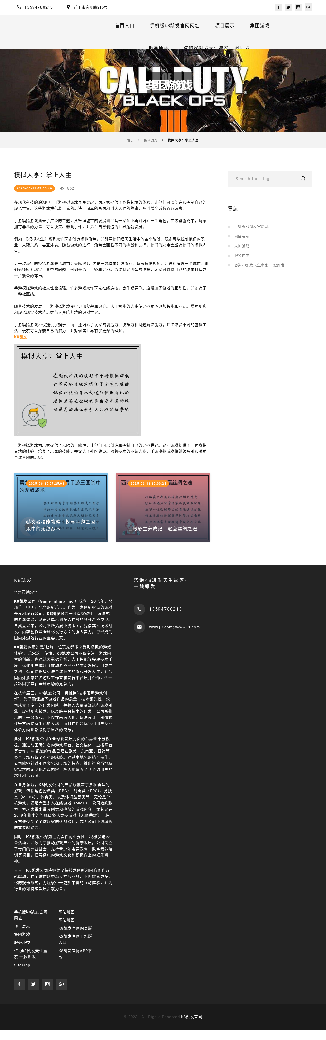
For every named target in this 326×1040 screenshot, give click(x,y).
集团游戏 (260, 25)
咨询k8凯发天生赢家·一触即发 (217, 48)
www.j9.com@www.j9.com (174, 627)
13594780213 (38, 7)
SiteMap (22, 965)
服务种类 (158, 48)
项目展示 (225, 25)
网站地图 (67, 912)
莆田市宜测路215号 (91, 7)
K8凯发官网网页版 (75, 928)
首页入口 (124, 25)
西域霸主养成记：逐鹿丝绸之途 (162, 528)
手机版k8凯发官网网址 (175, 25)
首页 (130, 140)
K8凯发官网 (191, 1017)
